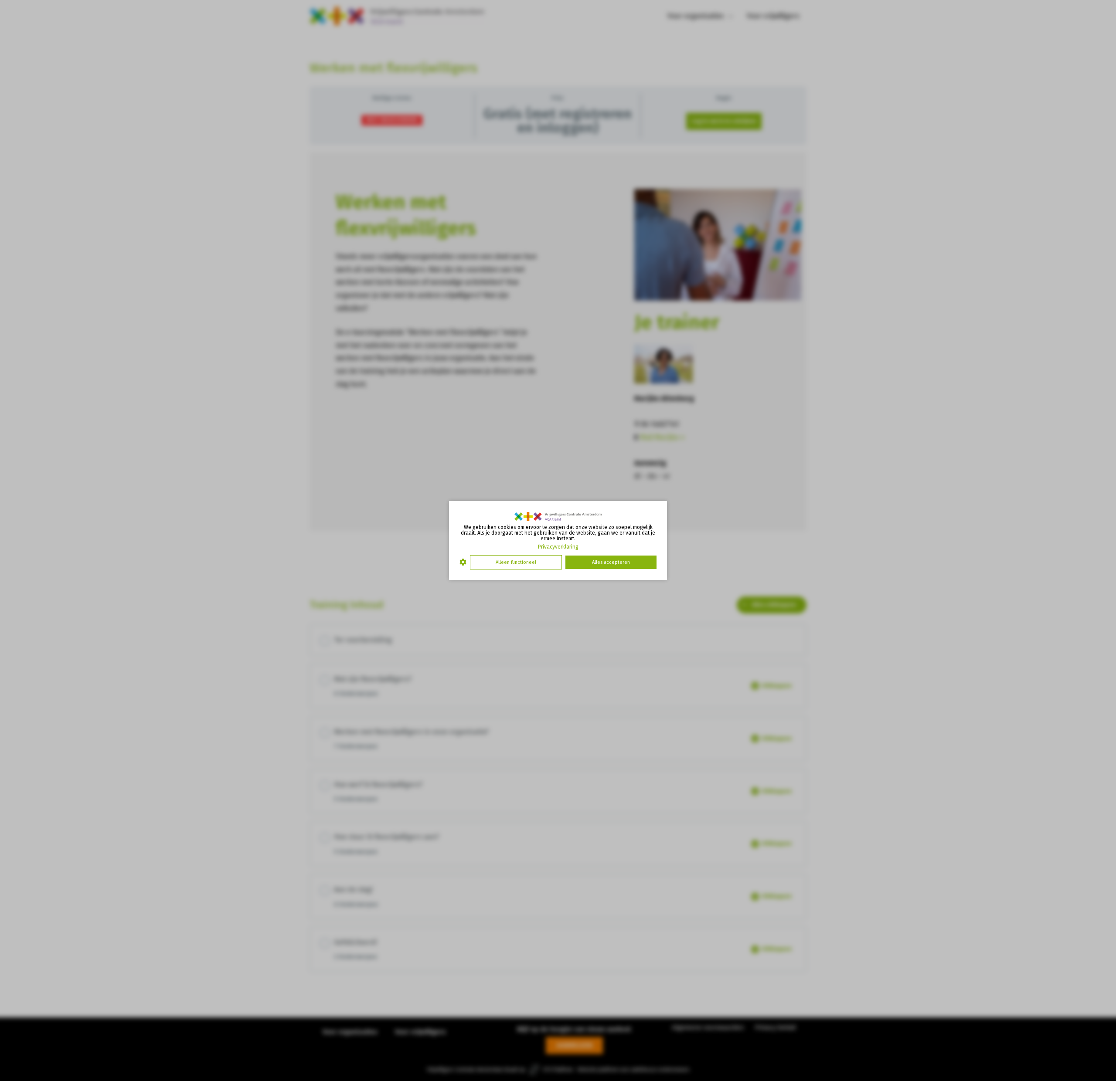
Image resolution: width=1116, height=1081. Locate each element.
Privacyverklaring (558, 547)
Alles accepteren (611, 562)
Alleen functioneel (516, 562)
